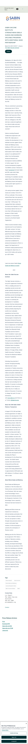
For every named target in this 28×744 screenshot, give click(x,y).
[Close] (26, 723)
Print (3, 621)
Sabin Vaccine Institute (10, 588)
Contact (7, 607)
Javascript (5, 630)
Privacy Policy (5, 730)
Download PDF (6, 624)
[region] (14, 733)
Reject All (14, 737)
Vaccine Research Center (11, 585)
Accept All (14, 741)
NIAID (18, 588)
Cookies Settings (14, 733)
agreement (12, 170)
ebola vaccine (17, 580)
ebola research (9, 580)
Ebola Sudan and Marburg (11, 583)
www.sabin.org (11, 398)
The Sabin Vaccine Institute (12, 47)
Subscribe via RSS (7, 626)
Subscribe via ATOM (7, 628)
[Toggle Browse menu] (22, 9)
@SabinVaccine (15, 400)
